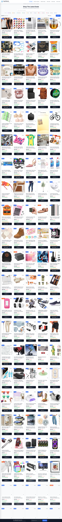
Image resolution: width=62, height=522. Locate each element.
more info (37, 3)
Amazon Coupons (36, 1)
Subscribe (44, 520)
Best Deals (53, 1)
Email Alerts (58, 1)
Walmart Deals (43, 1)
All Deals (30, 1)
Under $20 (48, 1)
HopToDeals (6, 1)
